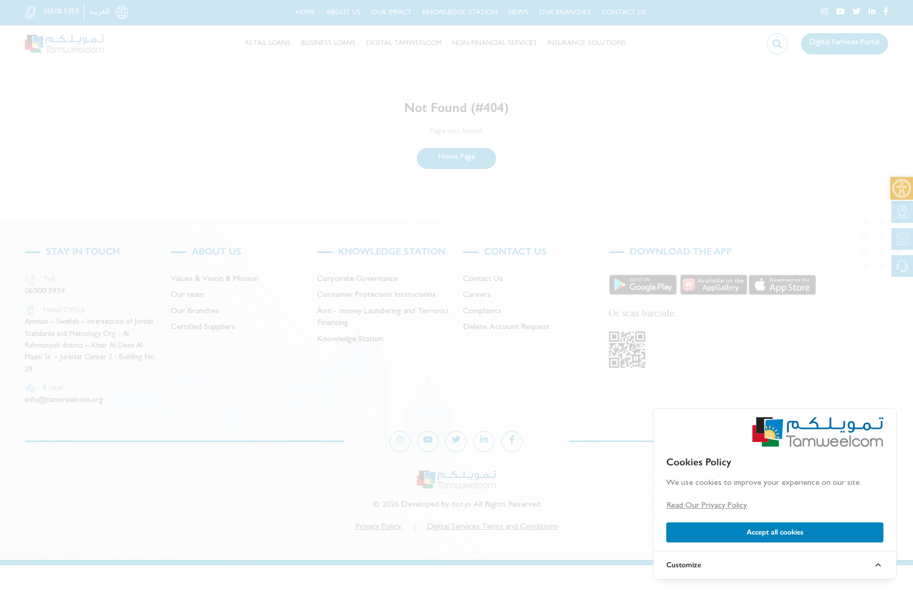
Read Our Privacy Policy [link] (706, 506)
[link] (901, 188)
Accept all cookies (775, 532)
